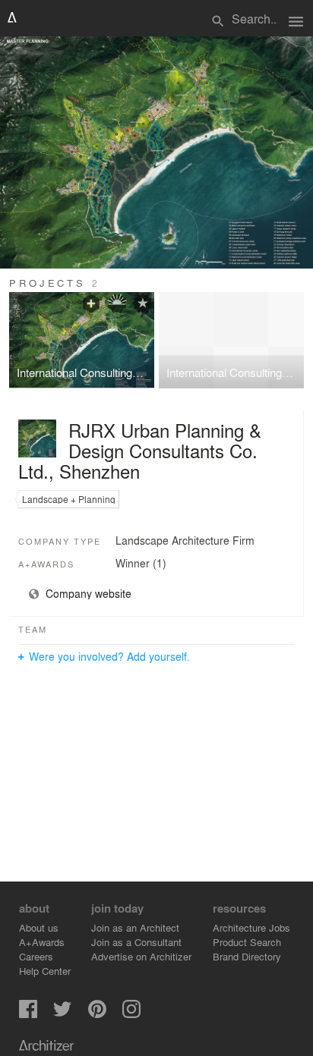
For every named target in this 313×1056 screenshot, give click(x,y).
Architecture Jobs (251, 927)
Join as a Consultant (136, 942)
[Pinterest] (97, 1014)
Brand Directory (247, 956)
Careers (36, 956)
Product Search (247, 942)
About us (38, 927)
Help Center (45, 970)
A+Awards (42, 942)
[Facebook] (28, 1014)
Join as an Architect (135, 927)
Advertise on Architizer (141, 956)
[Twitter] (62, 1014)
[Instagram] (131, 1014)
